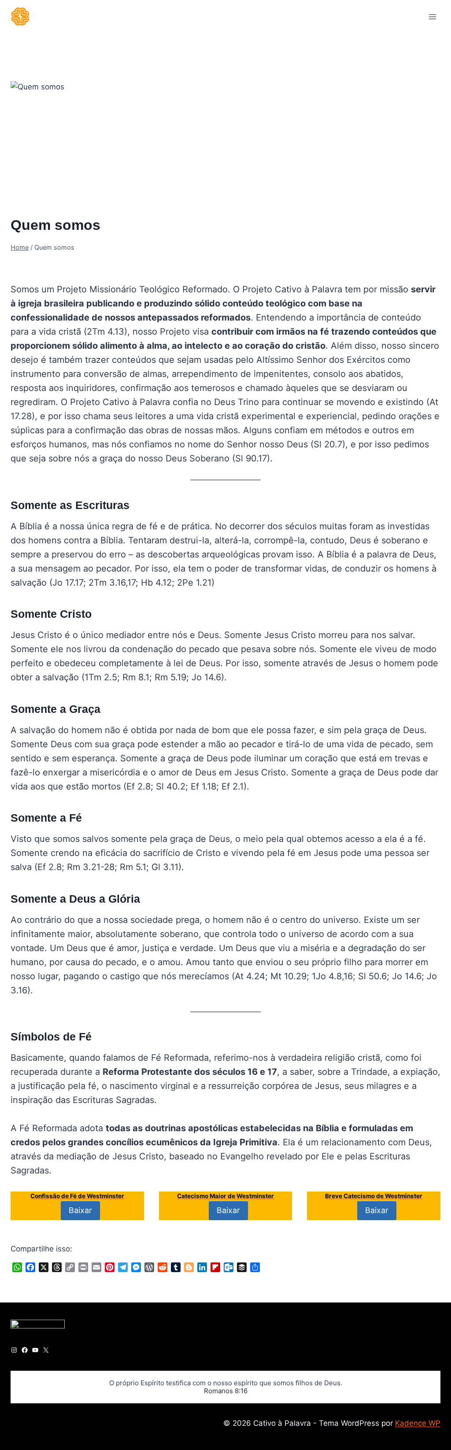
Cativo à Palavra (45, 262)
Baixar (80, 1210)
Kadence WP (417, 1423)
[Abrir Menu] (432, 16)
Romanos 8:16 (226, 1391)
